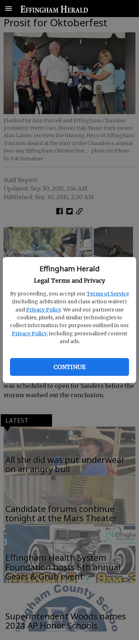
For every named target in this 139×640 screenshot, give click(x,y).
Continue (69, 366)
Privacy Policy (43, 309)
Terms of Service (108, 293)
